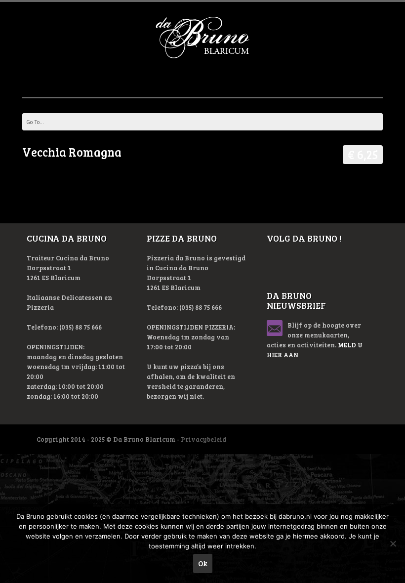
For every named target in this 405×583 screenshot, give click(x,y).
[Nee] (393, 543)
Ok (202, 563)
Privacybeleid (203, 439)
